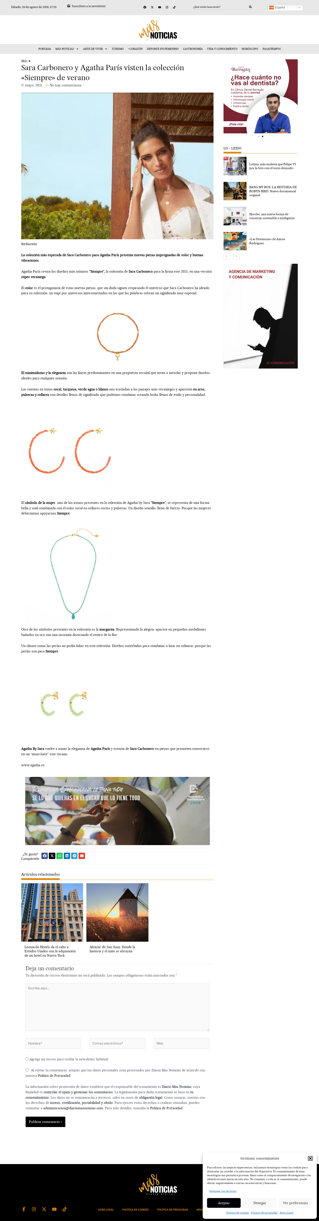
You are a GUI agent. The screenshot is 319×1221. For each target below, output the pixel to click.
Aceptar (224, 1203)
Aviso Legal (286, 1212)
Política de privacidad (264, 1212)
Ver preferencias (295, 1203)
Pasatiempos (272, 48)
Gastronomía (193, 48)
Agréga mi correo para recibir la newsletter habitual (68, 1059)
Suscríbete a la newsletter (89, 6)
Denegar (259, 1203)
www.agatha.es (32, 765)
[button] (310, 1158)
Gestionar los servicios (222, 1191)
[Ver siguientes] (236, 256)
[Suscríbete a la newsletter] (68, 5)
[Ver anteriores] (227, 256)
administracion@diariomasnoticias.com (73, 1108)
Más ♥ (25, 61)
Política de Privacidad (54, 1076)
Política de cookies (237, 1212)
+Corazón (135, 48)
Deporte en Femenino (163, 48)
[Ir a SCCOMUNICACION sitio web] (261, 316)
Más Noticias (64, 48)
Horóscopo (250, 48)
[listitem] (261, 166)
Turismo (118, 48)
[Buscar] (250, 7)
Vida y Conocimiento (222, 48)
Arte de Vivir (93, 48)
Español (279, 7)
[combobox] (221, 7)
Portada (44, 48)
